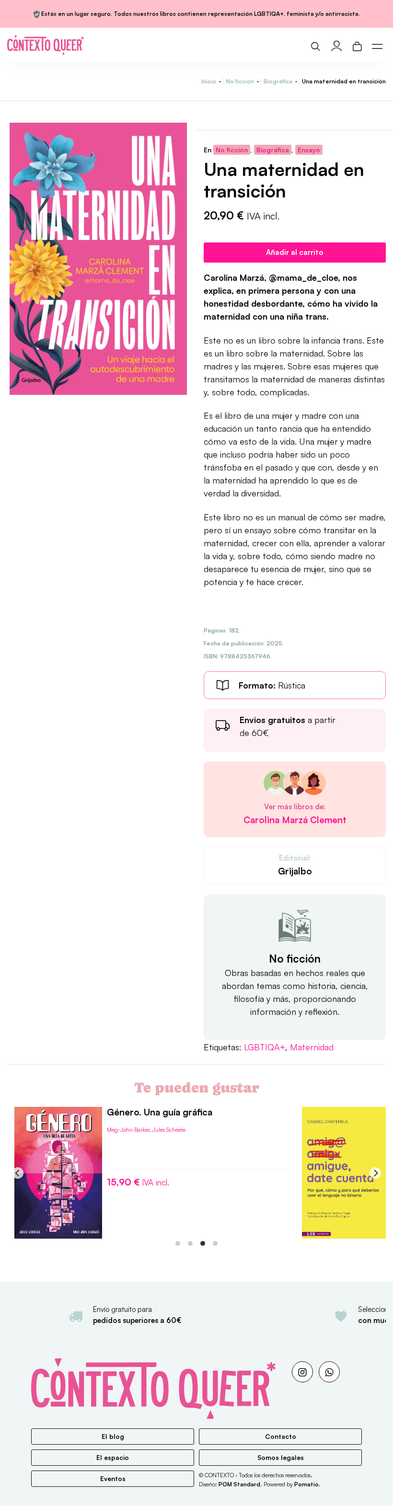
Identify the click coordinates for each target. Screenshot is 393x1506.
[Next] (375, 1173)
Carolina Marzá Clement (295, 820)
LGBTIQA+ (264, 1047)
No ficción (240, 81)
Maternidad (312, 1047)
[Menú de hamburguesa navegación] (377, 45)
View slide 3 (202, 1243)
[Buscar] (315, 45)
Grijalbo (295, 871)
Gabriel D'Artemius (130, 1151)
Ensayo (309, 150)
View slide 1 (177, 1243)
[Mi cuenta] (337, 45)
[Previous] (17, 1173)
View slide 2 (190, 1243)
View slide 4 (215, 1243)
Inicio (208, 81)
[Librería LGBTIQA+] (100, 45)
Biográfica (278, 81)
